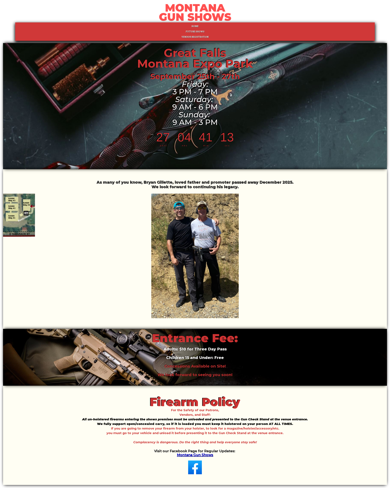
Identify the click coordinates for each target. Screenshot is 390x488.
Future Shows (195, 31)
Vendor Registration (195, 36)
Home (195, 26)
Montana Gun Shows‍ (195, 455)
